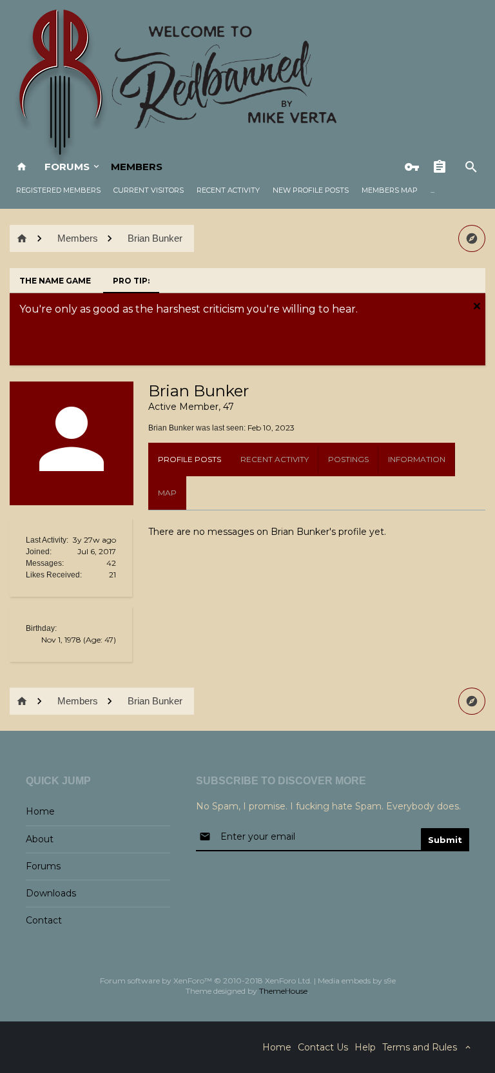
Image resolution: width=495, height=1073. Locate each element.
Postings (348, 459)
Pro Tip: (131, 280)
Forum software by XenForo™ (206, 980)
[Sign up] (443, 167)
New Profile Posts (311, 190)
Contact (44, 920)
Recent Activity (228, 190)
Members (136, 166)
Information (416, 459)
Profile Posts (189, 459)
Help (365, 1047)
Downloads (51, 893)
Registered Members (58, 190)
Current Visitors (148, 190)
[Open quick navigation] (471, 238)
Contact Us (323, 1047)
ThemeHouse (283, 991)
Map (167, 493)
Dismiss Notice (477, 306)
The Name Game (55, 280)
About (39, 839)
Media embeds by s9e (357, 980)
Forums (67, 166)
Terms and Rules (419, 1047)
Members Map (390, 190)
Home (40, 811)
